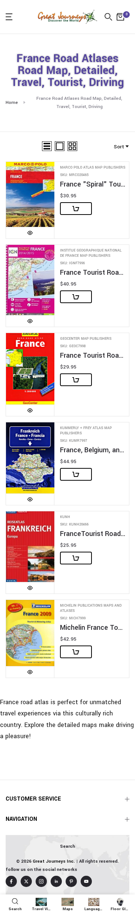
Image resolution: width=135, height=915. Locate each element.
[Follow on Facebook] (11, 881)
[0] (120, 17)
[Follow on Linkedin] (56, 881)
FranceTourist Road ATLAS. (93, 534)
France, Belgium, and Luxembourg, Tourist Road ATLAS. (93, 450)
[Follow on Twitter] (26, 881)
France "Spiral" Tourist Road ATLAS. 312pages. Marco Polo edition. (93, 184)
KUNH (65, 517)
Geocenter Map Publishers (85, 338)
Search (67, 846)
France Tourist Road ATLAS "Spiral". (93, 272)
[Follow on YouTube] (86, 881)
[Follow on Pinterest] (71, 881)
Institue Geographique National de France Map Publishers (91, 253)
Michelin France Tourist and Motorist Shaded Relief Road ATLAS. (93, 627)
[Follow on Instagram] (41, 881)
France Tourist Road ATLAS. (93, 355)
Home (12, 102)
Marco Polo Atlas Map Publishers (92, 167)
